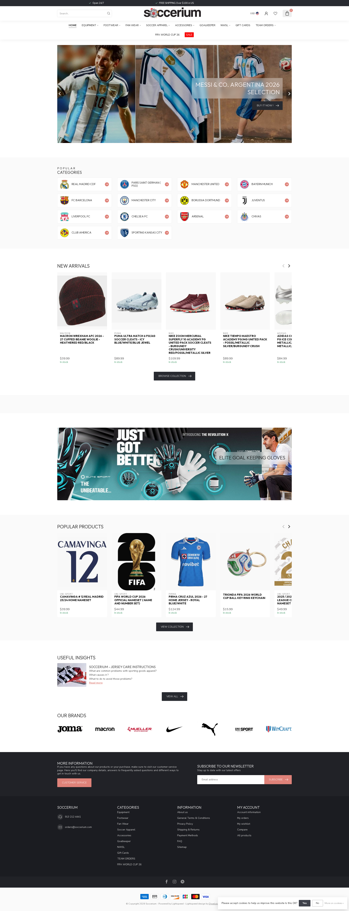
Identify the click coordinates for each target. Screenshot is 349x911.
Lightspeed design (195, 903)
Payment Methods (187, 835)
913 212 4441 (73, 816)
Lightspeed (178, 903)
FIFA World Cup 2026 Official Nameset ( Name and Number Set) (133, 600)
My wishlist (243, 824)
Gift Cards (243, 25)
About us (182, 812)
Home (73, 25)
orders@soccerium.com (78, 827)
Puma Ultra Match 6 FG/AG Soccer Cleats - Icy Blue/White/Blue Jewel (134, 339)
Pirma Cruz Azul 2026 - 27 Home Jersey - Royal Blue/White (188, 600)
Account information (249, 812)
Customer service (74, 782)
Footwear (111, 25)
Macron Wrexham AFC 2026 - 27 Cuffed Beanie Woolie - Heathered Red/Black (82, 339)
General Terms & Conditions (193, 818)
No (317, 903)
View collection (172, 627)
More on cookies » (334, 903)
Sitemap (182, 847)
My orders (243, 818)
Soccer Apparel (157, 25)
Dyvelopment (216, 903)
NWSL (224, 25)
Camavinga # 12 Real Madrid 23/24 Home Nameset (82, 598)
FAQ (179, 841)
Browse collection (172, 376)
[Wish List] (275, 13)
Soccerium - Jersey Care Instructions (122, 667)
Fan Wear (132, 25)
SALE (189, 34)
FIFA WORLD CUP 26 (167, 34)
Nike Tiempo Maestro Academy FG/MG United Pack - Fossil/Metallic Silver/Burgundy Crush (245, 341)
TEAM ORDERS (265, 25)
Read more (96, 683)
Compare (242, 829)
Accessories (183, 25)
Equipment (89, 25)
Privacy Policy (185, 824)
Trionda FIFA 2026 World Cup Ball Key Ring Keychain (244, 596)
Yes (305, 903)
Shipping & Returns (188, 829)
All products (244, 835)
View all (172, 696)
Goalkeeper (207, 25)
